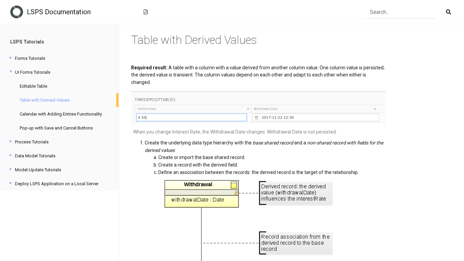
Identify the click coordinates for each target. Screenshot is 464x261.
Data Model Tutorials (35, 155)
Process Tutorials (32, 141)
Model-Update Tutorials (38, 169)
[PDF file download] (146, 12)
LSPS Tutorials (27, 42)
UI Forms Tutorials (32, 72)
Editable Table (33, 86)
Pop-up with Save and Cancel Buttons (56, 127)
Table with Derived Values (45, 100)
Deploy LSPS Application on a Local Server (57, 183)
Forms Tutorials (30, 58)
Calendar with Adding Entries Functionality (61, 114)
